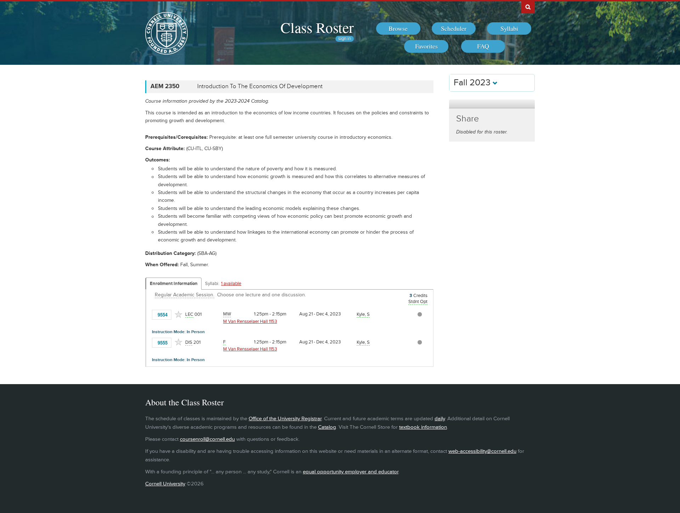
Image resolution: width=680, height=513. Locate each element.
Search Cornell (528, 6)
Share (467, 119)
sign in (344, 38)
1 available (231, 283)
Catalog (327, 427)
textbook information (423, 427)
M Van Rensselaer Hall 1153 (250, 321)
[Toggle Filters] (492, 103)
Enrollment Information (174, 283)
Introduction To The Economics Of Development (260, 86)
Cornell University (165, 483)
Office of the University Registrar (285, 418)
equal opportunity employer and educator (350, 471)
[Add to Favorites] (178, 314)
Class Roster (317, 27)
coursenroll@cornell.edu (207, 439)
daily (440, 418)
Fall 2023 (473, 82)
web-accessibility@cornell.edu (482, 451)
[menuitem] (398, 28)
